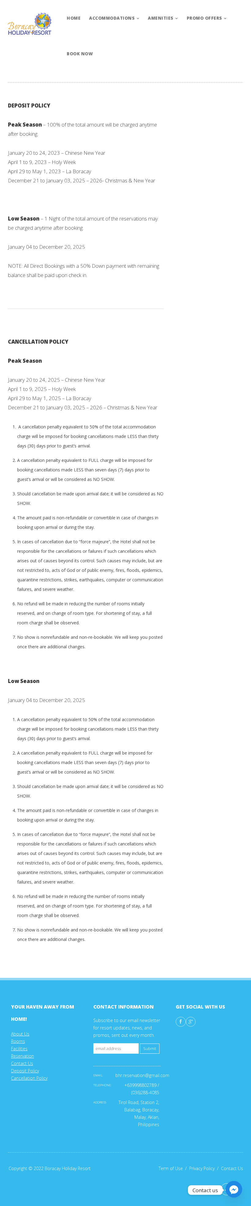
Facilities (19, 1049)
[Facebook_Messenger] (234, 1190)
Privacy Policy (205, 1168)
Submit (149, 1048)
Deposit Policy (25, 1071)
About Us (20, 1034)
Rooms (18, 1041)
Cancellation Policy (29, 1078)
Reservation (22, 1056)
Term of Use (174, 1168)
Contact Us (22, 1063)
